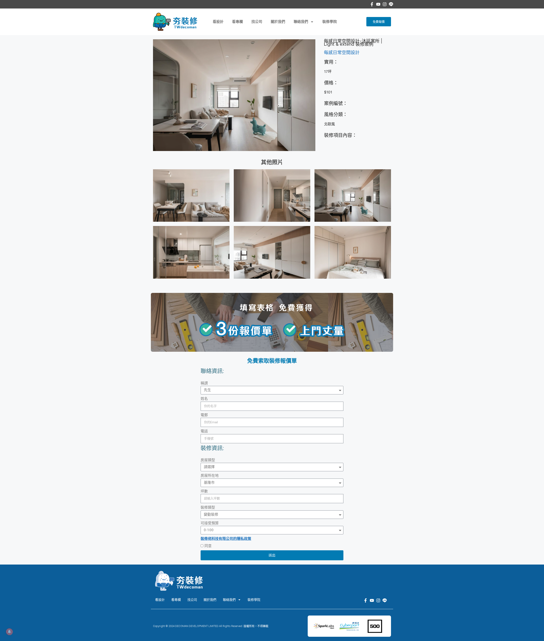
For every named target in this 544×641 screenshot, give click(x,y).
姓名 (204, 399)
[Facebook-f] (372, 4)
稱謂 (204, 383)
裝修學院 (329, 22)
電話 (204, 431)
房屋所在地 (210, 475)
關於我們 (278, 22)
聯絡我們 (301, 22)
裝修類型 (208, 507)
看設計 (218, 22)
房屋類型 (208, 460)
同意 (208, 546)
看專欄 (237, 22)
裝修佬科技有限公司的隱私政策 (226, 539)
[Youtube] (378, 4)
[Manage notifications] (9, 631)
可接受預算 (210, 523)
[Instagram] (384, 4)
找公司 (256, 22)
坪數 (204, 491)
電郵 (204, 415)
